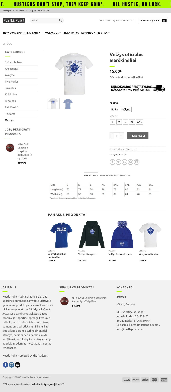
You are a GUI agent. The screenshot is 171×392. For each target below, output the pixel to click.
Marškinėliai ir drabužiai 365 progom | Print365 (40, 384)
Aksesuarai (11, 68)
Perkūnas (10, 100)
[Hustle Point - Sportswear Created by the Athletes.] (14, 20)
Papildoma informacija (115, 175)
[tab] (91, 175)
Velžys (7, 43)
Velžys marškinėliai (148, 254)
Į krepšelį (137, 135)
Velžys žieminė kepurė (120, 254)
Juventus (10, 88)
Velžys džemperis (87, 254)
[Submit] (60, 20)
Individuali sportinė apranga (21, 33)
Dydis (113, 116)
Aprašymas (91, 175)
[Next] (99, 72)
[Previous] (53, 72)
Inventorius (71, 33)
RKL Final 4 (11, 107)
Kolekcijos (52, 33)
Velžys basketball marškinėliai (57, 255)
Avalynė (10, 75)
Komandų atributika (94, 33)
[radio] (114, 109)
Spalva (114, 103)
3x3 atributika (13, 62)
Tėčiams (10, 113)
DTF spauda (9, 384)
